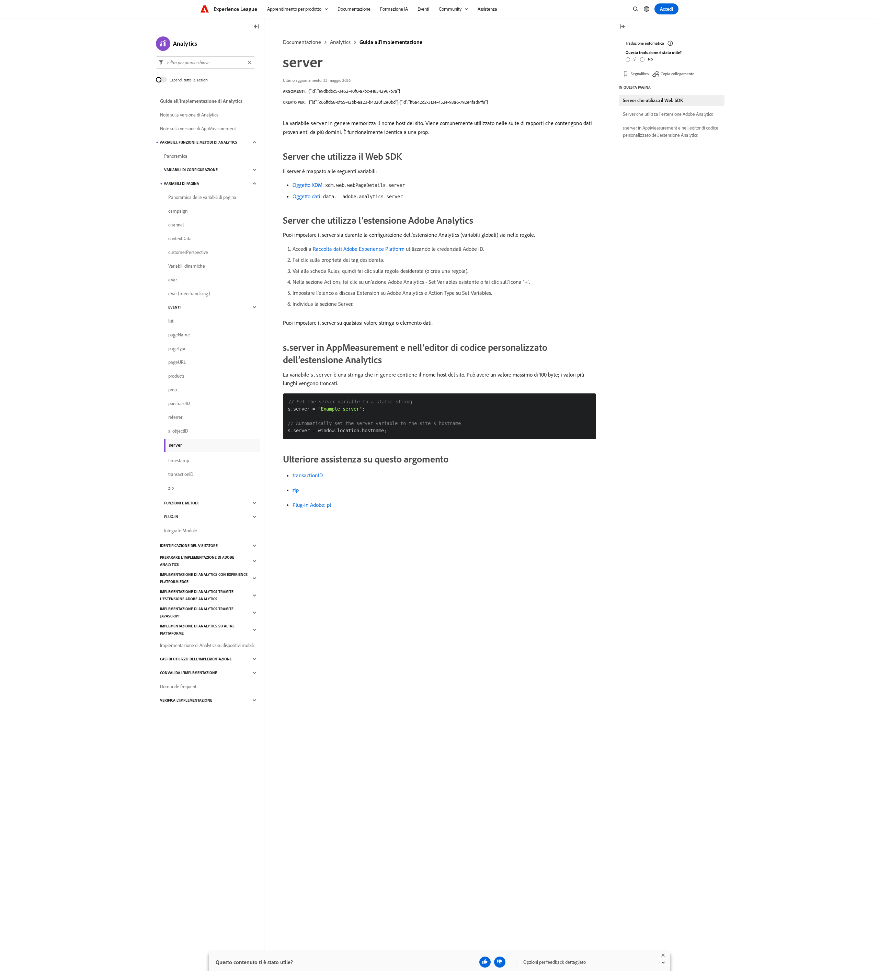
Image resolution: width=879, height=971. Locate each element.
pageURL (177, 362)
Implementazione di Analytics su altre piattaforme (197, 630)
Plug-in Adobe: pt (312, 504)
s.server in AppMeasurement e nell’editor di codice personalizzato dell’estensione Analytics (670, 131)
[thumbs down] (499, 962)
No (650, 59)
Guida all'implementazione (390, 41)
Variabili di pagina (181, 183)
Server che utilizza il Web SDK (653, 100)
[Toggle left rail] (256, 27)
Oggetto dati (306, 196)
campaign (177, 211)
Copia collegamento (677, 73)
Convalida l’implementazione (188, 672)
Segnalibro (640, 73)
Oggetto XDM (307, 184)
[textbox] (205, 62)
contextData (180, 238)
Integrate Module (180, 530)
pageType (177, 348)
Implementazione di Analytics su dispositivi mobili (207, 645)
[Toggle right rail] (622, 27)
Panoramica (175, 156)
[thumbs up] (485, 962)
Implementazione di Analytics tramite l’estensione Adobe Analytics (196, 595)
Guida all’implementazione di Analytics (201, 101)
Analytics (340, 41)
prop (172, 390)
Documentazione (302, 41)
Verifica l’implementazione (186, 700)
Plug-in (171, 516)
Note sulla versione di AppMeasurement (198, 128)
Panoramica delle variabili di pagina (202, 197)
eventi (174, 307)
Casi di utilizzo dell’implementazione (196, 659)
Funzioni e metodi (181, 503)
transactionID (308, 475)
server (175, 445)
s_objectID (178, 431)
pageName (179, 335)
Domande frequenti (178, 686)
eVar (172, 280)
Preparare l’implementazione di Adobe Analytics (197, 561)
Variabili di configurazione (191, 169)
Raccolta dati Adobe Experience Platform (358, 248)
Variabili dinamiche (186, 266)
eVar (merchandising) (189, 293)
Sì (635, 59)
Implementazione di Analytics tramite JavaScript (196, 612)
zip (296, 490)
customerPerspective (188, 252)
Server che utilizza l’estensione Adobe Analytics (668, 114)
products (176, 376)
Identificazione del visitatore (189, 545)
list (170, 321)
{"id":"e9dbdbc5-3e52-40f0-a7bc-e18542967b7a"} (354, 91)
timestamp (178, 460)
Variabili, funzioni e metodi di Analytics (198, 142)
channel (176, 225)
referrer (175, 417)
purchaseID (179, 403)
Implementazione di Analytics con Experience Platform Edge (204, 578)
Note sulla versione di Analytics (189, 115)
